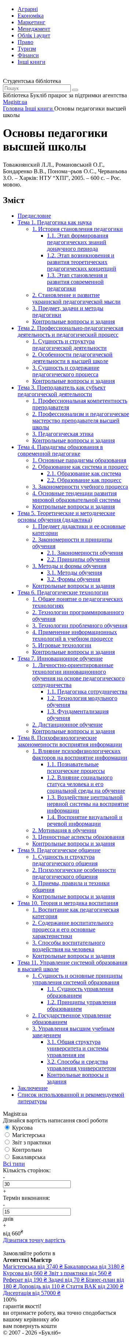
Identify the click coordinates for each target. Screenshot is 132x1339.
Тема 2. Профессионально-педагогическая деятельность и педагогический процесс (70, 331)
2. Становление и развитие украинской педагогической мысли (76, 298)
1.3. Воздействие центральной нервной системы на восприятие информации (88, 804)
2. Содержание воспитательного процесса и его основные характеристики (72, 929)
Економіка (31, 15)
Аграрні (28, 9)
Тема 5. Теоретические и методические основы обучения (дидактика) (66, 516)
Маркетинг (31, 22)
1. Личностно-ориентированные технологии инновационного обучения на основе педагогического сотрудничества (78, 675)
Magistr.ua (15, 102)
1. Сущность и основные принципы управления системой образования (77, 979)
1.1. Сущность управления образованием (80, 992)
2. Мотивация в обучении (64, 830)
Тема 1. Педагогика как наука (55, 222)
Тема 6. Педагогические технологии (63, 592)
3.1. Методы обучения (74, 572)
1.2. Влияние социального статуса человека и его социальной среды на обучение (86, 784)
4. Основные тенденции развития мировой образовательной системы (76, 496)
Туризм (27, 49)
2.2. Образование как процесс (84, 480)
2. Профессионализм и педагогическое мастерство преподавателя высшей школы (80, 420)
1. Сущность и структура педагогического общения (65, 860)
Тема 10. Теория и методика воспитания (68, 903)
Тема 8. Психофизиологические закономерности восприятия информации (70, 741)
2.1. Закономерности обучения (85, 553)
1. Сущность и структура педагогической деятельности (69, 344)
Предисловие (34, 216)
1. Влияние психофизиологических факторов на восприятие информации (79, 754)
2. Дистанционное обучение (67, 724)
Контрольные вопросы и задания (73, 321)
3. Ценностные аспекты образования (78, 837)
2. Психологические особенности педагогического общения (74, 873)
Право (25, 42)
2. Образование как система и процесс (80, 467)
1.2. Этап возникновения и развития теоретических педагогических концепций (81, 262)
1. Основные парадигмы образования (79, 460)
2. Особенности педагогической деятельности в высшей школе (72, 357)
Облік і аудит (34, 35)
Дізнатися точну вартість (34, 1240)
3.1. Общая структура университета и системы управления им (78, 1048)
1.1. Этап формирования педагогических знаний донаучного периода (77, 242)
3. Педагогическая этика (63, 434)
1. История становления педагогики (77, 229)
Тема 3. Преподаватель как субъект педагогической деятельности (62, 390)
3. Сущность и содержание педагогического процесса (65, 371)
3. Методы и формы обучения (69, 566)
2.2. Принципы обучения (78, 559)
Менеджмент (34, 29)
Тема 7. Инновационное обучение (60, 658)
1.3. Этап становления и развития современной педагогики (77, 282)
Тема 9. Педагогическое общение (59, 850)
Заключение (33, 1088)
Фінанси (28, 55)
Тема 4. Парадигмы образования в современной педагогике (60, 450)
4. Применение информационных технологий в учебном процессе (74, 635)
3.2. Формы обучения (73, 579)
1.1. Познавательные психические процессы (76, 767)
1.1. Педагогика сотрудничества (87, 691)
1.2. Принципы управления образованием (81, 1005)
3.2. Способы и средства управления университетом (81, 1064)
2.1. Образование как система (84, 473)
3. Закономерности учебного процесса (80, 487)
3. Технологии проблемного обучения (79, 625)
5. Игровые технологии (61, 645)
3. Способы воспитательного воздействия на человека (68, 946)
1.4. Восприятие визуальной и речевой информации (84, 820)
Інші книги (31, 62)
